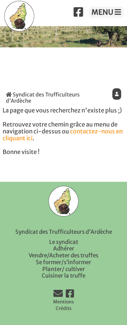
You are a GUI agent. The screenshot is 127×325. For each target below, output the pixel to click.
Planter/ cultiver (63, 269)
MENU (103, 12)
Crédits (64, 308)
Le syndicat (63, 242)
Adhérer (63, 248)
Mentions (63, 302)
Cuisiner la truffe (63, 275)
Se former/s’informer (63, 262)
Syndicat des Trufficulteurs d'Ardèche (43, 97)
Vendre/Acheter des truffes (63, 255)
